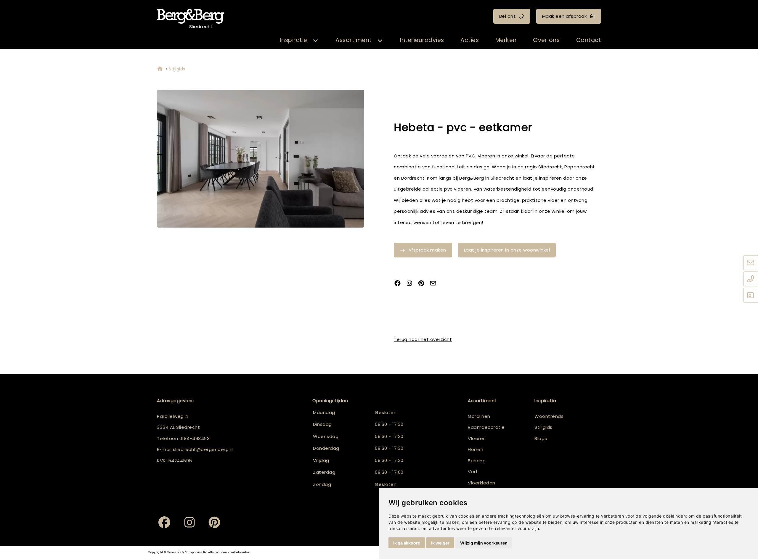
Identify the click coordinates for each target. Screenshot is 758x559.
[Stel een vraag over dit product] (435, 284)
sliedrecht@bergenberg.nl (203, 449)
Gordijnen (479, 416)
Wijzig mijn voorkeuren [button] (484, 542)
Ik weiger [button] (440, 542)
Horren (475, 449)
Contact (588, 40)
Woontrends (548, 416)
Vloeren (477, 438)
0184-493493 (194, 438)
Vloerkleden (481, 483)
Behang (477, 460)
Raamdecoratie (486, 427)
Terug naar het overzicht (423, 339)
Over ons (546, 40)
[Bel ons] (750, 279)
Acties (469, 40)
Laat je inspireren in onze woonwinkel (507, 250)
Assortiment (353, 40)
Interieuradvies (422, 40)
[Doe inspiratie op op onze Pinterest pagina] (423, 284)
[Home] (160, 69)
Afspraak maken (427, 250)
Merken (506, 40)
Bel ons (507, 16)
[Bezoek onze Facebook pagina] (400, 284)
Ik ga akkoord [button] (406, 542)
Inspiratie (293, 40)
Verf (473, 471)
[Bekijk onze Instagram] (411, 284)
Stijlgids (543, 427)
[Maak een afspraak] (750, 295)
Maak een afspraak (564, 16)
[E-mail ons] (750, 262)
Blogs (540, 438)
